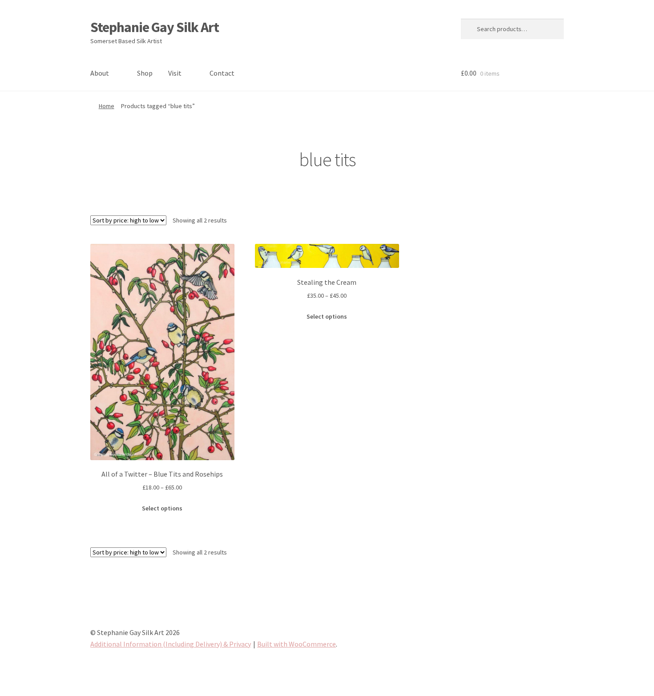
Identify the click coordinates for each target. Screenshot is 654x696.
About (99, 73)
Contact (222, 73)
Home (106, 106)
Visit (175, 73)
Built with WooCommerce (296, 643)
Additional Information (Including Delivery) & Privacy (170, 643)
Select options (162, 508)
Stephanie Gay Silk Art (154, 27)
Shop (145, 73)
